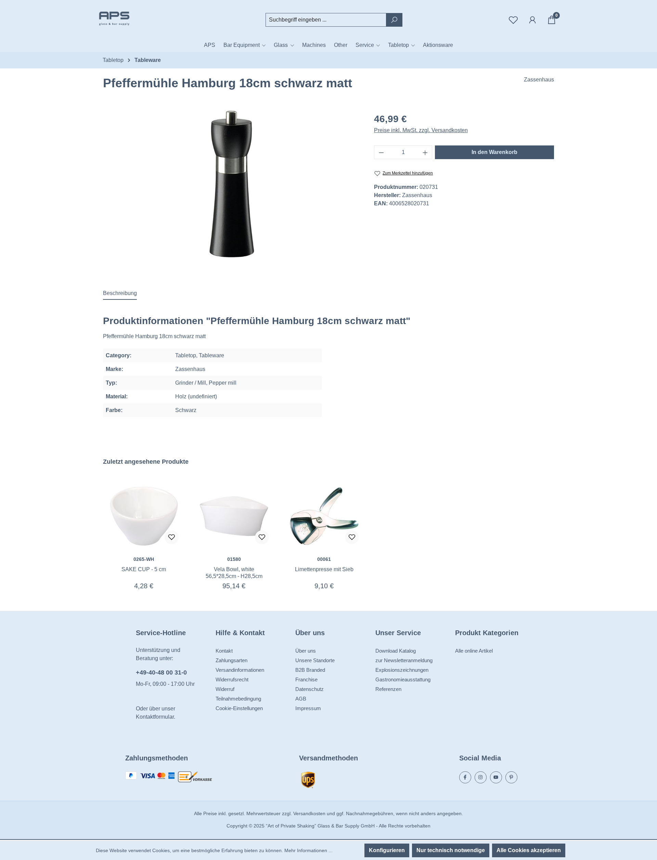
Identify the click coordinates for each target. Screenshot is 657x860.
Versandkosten (309, 813)
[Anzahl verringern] (381, 152)
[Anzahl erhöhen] (425, 152)
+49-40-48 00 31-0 (161, 672)
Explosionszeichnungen (401, 670)
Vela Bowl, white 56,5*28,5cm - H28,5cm (234, 572)
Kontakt (224, 651)
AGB (300, 699)
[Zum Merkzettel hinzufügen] (172, 537)
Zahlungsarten (231, 660)
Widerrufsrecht (232, 679)
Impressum (308, 708)
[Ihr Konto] (532, 20)
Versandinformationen (240, 670)
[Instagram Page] (481, 777)
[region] (231, 183)
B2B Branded (310, 670)
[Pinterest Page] (511, 777)
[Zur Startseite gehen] (130, 18)
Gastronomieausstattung (402, 679)
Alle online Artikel (474, 651)
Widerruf (225, 689)
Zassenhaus (539, 79)
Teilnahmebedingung (238, 699)
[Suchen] (394, 20)
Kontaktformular (155, 717)
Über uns (305, 651)
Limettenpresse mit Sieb (324, 569)
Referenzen (388, 689)
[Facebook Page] (465, 777)
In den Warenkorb (494, 152)
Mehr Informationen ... (308, 850)
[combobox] (326, 20)
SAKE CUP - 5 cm (143, 569)
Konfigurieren (387, 850)
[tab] (120, 293)
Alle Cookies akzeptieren (529, 850)
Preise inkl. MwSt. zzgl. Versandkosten (421, 130)
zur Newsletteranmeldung (404, 660)
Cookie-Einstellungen (239, 708)
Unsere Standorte (315, 660)
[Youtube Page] (496, 777)
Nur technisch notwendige (450, 850)
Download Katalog (395, 651)
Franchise (306, 679)
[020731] (231, 183)
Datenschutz (309, 689)
